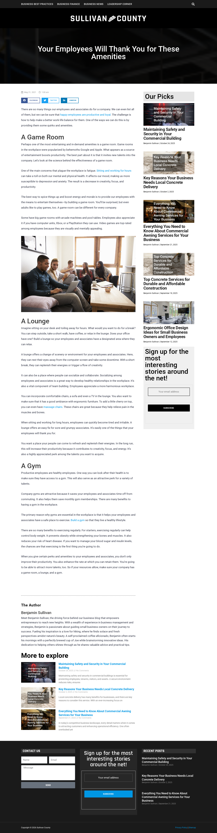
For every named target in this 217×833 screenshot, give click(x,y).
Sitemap (192, 827)
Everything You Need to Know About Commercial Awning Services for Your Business (166, 233)
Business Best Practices (37, 4)
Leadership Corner (119, 4)
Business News (93, 4)
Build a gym (78, 520)
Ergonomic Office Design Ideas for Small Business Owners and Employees (165, 332)
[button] (193, 4)
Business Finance (68, 4)
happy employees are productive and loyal (85, 114)
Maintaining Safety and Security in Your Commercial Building (164, 133)
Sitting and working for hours (114, 170)
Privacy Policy (181, 827)
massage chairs (52, 406)
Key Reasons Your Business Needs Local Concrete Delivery (96, 689)
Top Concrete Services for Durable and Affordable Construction (166, 284)
